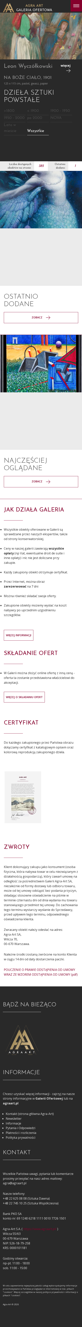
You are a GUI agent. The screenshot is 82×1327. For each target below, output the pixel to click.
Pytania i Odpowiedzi (20, 1128)
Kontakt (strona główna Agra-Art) (30, 1114)
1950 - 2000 (14, 118)
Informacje (13, 1123)
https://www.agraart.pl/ (40, 1229)
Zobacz (37, 317)
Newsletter (14, 1118)
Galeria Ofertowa (34, 10)
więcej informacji (18, 635)
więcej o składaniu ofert (24, 697)
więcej (66, 65)
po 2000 (34, 118)
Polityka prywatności (20, 1137)
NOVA (56, 118)
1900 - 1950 (60, 111)
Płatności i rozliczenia (21, 1133)
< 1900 (33, 111)
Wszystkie (35, 131)
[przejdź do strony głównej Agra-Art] (8, 7)
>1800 (9, 111)
